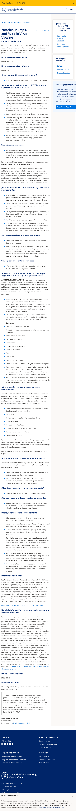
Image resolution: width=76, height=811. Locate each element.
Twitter (7, 744)
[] (63, 69)
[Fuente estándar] (62, 38)
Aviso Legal (5, 790)
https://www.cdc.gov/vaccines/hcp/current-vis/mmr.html (22, 605)
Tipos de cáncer (45, 741)
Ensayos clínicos (45, 747)
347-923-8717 (20, 3)
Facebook (5, 744)
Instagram (2, 744)
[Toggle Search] (67, 9)
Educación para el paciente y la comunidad (17, 22)
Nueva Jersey (44, 763)
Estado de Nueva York (47, 760)
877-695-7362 (6, 741)
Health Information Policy (22, 723)
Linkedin (12, 744)
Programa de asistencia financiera (13, 760)
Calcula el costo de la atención (12, 763)
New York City (44, 757)
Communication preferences (11, 783)
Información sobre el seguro (11, 757)
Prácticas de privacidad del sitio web (51, 808)
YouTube (10, 744)
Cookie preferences (8, 787)
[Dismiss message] (73, 3)
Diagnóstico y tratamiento (48, 744)
